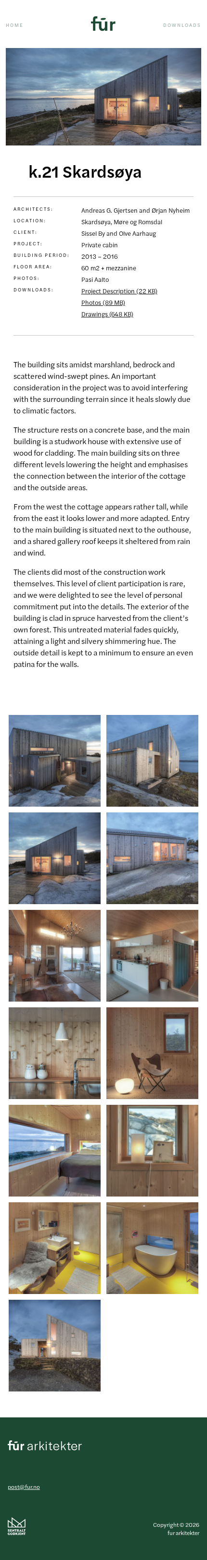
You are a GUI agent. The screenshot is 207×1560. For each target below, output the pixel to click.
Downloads (182, 25)
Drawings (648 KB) (107, 313)
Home (15, 25)
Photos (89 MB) (103, 302)
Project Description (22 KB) (119, 290)
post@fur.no (24, 1486)
